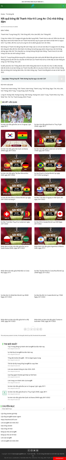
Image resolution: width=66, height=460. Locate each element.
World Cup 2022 (29, 335)
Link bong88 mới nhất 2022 (9, 423)
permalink (43, 335)
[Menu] (63, 6)
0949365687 (59, 458)
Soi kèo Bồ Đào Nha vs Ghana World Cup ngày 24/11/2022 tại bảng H (16, 198)
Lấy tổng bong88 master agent (11, 417)
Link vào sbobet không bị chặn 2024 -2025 (21, 369)
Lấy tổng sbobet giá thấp (9, 414)
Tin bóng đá (10, 14)
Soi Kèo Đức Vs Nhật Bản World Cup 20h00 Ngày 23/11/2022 (14, 296)
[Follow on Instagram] (31, 450)
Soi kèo (16, 335)
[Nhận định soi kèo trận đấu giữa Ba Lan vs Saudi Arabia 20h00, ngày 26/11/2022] (16, 236)
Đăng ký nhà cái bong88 (8, 432)
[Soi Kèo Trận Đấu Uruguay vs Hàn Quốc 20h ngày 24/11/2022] (49, 187)
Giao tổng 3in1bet (6, 429)
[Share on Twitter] (31, 329)
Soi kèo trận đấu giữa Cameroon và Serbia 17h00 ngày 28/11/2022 (48, 150)
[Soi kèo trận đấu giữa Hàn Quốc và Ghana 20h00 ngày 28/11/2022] (16, 138)
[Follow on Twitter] (34, 450)
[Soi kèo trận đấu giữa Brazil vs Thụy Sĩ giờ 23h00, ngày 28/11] (49, 114)
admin (16, 26)
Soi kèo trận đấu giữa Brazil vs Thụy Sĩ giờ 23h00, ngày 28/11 (48, 125)
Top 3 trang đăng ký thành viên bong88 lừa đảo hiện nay (26, 346)
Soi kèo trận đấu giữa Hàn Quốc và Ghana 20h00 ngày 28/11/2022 (14, 150)
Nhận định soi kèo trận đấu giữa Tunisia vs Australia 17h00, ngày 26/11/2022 (48, 320)
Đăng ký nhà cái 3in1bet (8, 435)
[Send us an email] (37, 450)
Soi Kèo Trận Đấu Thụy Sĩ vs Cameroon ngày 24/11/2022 (15, 223)
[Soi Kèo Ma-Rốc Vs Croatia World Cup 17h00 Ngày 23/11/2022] (49, 284)
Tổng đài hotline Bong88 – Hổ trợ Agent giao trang (24, 358)
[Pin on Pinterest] (37, 329)
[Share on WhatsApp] (25, 329)
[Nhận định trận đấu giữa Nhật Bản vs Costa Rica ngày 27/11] (16, 260)
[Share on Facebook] (28, 329)
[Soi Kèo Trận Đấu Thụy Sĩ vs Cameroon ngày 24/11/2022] (16, 211)
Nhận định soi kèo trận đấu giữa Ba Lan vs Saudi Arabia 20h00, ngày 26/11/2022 (14, 247)
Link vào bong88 (6, 438)
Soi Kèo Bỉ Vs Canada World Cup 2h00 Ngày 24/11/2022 (48, 223)
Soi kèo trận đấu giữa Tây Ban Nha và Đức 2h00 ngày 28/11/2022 (14, 174)
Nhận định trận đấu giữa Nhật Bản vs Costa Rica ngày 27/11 (15, 272)
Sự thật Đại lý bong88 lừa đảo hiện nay (20, 352)
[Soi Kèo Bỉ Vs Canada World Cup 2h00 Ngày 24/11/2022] (49, 211)
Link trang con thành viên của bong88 (20, 380)
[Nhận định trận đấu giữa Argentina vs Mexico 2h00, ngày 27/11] (49, 236)
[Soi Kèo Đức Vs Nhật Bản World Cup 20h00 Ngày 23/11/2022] (16, 284)
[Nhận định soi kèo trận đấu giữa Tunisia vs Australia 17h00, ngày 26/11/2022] (49, 309)
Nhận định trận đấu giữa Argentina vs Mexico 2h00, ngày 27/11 (49, 247)
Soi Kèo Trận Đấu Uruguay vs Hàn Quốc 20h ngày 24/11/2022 (48, 198)
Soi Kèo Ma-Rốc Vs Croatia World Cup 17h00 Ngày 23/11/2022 (48, 296)
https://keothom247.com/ (9, 420)
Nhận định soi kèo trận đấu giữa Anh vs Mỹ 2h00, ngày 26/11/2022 (15, 320)
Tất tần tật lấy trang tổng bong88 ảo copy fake (23, 363)
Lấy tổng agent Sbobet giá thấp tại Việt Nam (22, 375)
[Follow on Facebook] (29, 450)
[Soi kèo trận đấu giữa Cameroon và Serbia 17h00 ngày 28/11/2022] (49, 138)
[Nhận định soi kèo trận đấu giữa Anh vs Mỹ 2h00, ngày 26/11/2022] (16, 309)
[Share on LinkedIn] (40, 329)
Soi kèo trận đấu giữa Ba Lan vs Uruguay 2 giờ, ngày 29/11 (16, 125)
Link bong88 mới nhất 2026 (9, 441)
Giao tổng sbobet (6, 426)
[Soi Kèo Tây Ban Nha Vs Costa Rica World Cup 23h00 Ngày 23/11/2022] (49, 260)
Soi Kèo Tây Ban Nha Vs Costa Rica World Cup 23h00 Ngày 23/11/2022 (49, 272)
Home (3, 14)
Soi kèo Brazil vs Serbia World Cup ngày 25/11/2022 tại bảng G (47, 174)
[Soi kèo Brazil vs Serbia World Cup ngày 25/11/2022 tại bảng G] (49, 163)
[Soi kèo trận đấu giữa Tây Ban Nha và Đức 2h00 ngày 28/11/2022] (16, 163)
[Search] (2, 6)
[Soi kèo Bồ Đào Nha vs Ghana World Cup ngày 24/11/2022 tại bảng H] (16, 187)
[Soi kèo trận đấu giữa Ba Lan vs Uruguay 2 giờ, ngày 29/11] (16, 114)
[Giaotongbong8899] (33, 6)
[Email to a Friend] (34, 329)
